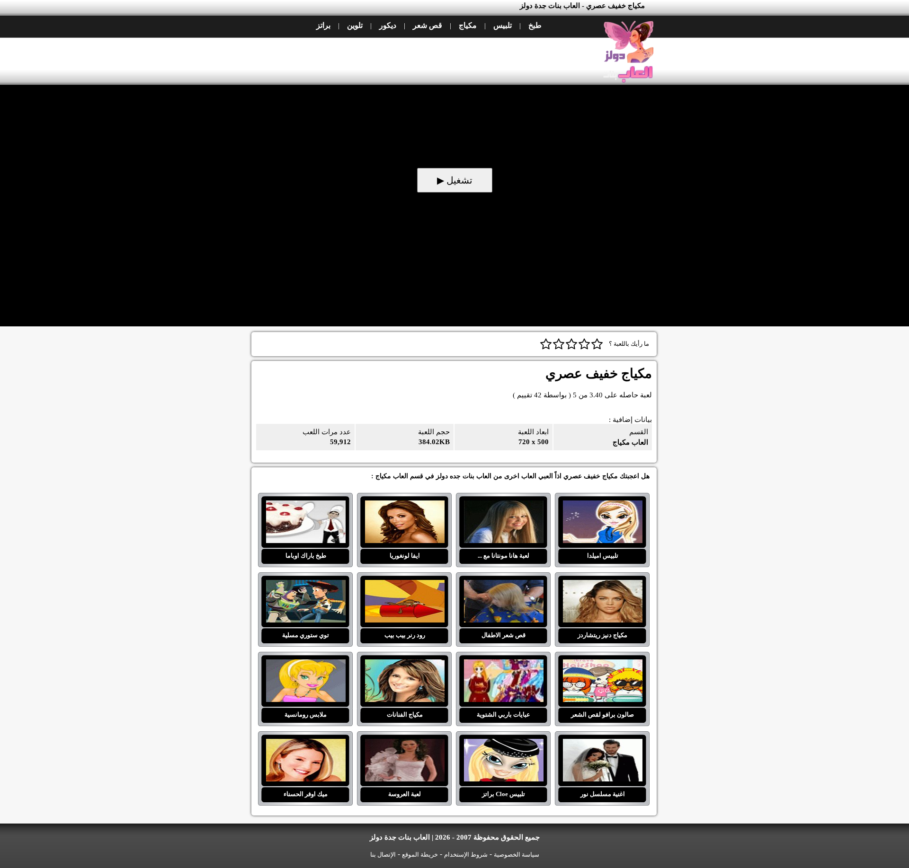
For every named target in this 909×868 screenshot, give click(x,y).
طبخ (535, 25)
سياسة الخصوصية (516, 854)
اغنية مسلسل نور (602, 744)
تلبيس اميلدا (602, 506)
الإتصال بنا (383, 854)
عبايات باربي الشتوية (503, 665)
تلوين (355, 25)
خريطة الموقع (420, 854)
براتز (323, 25)
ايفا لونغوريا (404, 506)
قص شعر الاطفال (503, 585)
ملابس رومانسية (305, 665)
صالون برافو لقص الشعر (602, 665)
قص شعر (427, 25)
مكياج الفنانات (404, 665)
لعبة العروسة (404, 744)
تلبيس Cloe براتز (503, 744)
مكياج (468, 25)
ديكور (387, 25)
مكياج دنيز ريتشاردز (602, 585)
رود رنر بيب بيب (404, 585)
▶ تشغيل (454, 180)
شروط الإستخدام (466, 854)
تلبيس (502, 25)
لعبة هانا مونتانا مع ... (503, 506)
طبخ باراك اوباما (305, 506)
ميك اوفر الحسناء (305, 744)
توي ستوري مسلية (305, 585)
